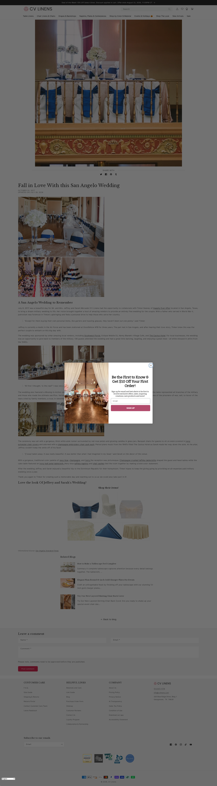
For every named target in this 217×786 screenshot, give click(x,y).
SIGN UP (130, 408)
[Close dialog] (150, 364)
